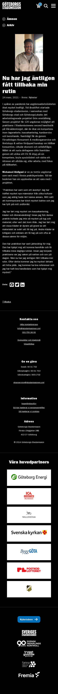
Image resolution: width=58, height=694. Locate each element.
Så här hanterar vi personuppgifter (29, 408)
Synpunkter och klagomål (29, 340)
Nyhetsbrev (26, 620)
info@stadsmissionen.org (28, 329)
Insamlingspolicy (29, 404)
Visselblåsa (29, 344)
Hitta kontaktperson (29, 325)
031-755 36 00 (29, 333)
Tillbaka (6, 302)
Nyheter (33, 98)
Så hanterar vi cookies (29, 412)
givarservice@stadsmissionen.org (29, 383)
